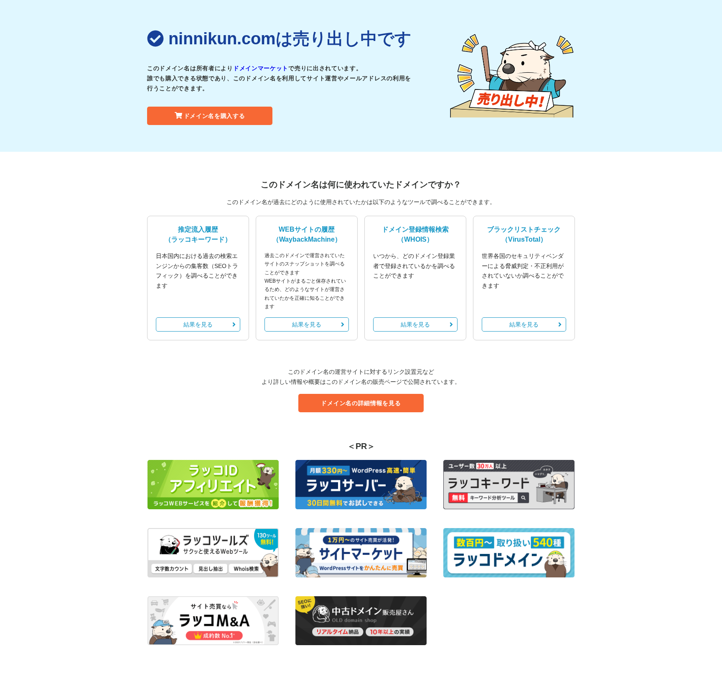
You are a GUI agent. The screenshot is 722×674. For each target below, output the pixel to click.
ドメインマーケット (260, 68)
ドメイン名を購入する (214, 115)
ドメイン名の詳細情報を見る (361, 403)
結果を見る (198, 324)
